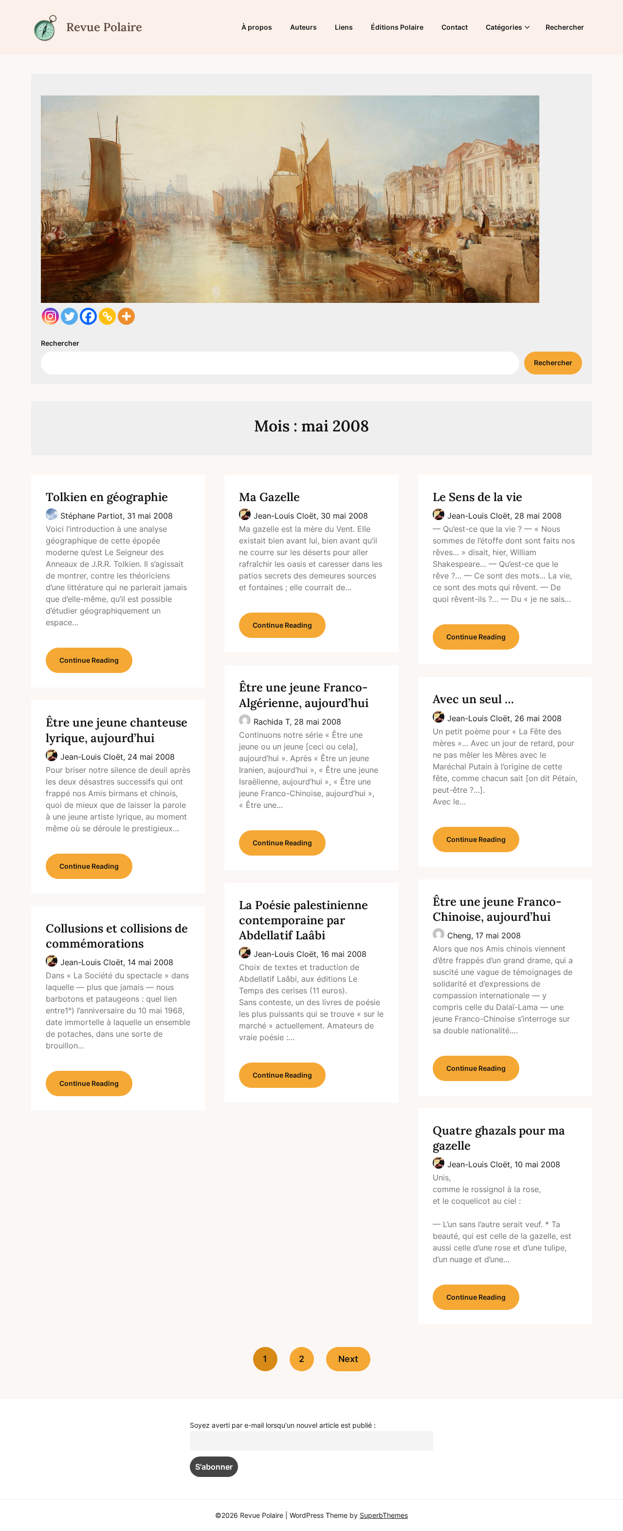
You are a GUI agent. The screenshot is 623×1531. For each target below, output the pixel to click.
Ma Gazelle (269, 496)
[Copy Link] (107, 316)
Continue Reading (89, 660)
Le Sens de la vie (477, 496)
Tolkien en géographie (107, 496)
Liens (344, 27)
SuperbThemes (384, 1515)
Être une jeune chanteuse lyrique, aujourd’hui (116, 730)
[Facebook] (88, 316)
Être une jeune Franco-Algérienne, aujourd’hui (303, 695)
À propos (256, 27)
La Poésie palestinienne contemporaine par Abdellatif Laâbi (303, 920)
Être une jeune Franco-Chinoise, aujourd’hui (497, 909)
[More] (126, 316)
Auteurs (303, 27)
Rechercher (565, 27)
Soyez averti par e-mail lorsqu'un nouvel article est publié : (283, 1425)
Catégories (504, 27)
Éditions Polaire (397, 27)
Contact (454, 27)
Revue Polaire (104, 27)
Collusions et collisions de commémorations (117, 936)
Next (348, 1359)
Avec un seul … (473, 699)
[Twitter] (69, 316)
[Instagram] (50, 316)
